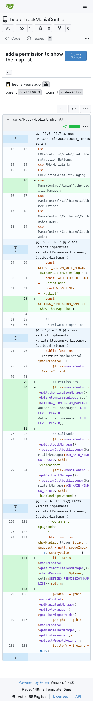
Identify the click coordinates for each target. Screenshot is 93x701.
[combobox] (62, 109)
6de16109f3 (29, 92)
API (78, 696)
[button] (22, 28)
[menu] (85, 109)
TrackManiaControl (44, 19)
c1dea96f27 (71, 92)
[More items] (87, 38)
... (8, 71)
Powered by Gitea (34, 682)
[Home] (10, 6)
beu (14, 19)
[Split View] (73, 109)
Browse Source (76, 55)
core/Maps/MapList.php (34, 119)
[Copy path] (61, 119)
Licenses (60, 696)
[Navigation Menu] (85, 6)
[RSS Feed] (8, 28)
